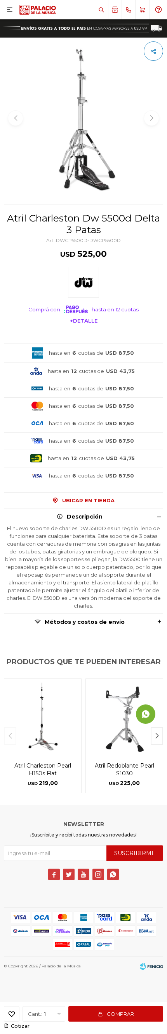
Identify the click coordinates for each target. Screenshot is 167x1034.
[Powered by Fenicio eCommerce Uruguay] (151, 966)
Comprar (120, 1014)
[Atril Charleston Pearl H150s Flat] (43, 717)
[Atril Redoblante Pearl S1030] (124, 717)
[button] (101, 9)
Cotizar (20, 1026)
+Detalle (83, 321)
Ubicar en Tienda (88, 500)
